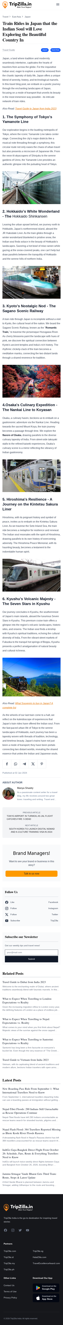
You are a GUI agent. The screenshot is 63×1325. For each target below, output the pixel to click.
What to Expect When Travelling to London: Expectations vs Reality (27, 1000)
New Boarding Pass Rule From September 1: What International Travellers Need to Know (30, 1090)
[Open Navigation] (58, 5)
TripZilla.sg (38, 1251)
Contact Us (9, 1285)
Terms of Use (10, 1291)
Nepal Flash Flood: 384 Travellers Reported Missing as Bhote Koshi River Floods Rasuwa (31, 1131)
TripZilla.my (9, 1263)
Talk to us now (31, 873)
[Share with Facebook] (7, 764)
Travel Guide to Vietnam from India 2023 (25, 1060)
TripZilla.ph (9, 1269)
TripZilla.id (9, 1257)
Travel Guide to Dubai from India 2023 (24, 982)
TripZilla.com (10, 1251)
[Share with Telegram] (24, 764)
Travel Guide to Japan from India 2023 (35, 108)
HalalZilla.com (39, 1257)
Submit (31, 959)
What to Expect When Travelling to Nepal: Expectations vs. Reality (26, 1020)
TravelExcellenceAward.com (46, 1263)
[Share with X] (33, 764)
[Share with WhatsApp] (15, 764)
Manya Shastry (25, 788)
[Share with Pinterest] (41, 764)
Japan (28, 16)
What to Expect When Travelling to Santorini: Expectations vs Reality (27, 1041)
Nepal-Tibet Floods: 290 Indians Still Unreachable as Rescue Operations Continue (30, 1111)
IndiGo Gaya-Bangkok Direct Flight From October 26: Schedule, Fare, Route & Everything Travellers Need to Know (30, 1153)
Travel (5, 16)
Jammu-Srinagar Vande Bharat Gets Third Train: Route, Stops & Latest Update (29, 1175)
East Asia (17, 16)
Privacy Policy (10, 1297)
